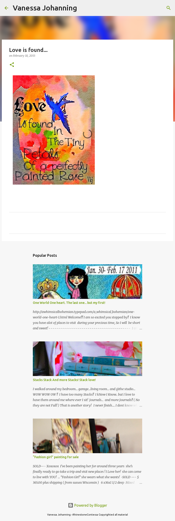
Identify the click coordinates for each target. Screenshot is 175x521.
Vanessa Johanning (45, 8)
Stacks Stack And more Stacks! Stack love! (64, 380)
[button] (12, 65)
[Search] (83, 8)
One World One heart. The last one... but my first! (69, 303)
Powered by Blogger (90, 505)
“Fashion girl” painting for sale (56, 457)
